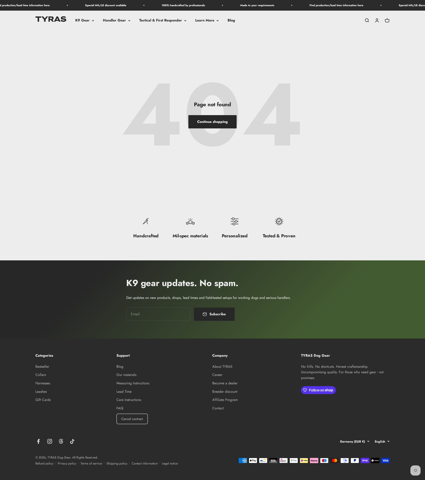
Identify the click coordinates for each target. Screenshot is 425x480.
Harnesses (42, 383)
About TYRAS (222, 366)
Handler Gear (114, 20)
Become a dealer (225, 383)
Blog (231, 20)
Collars (40, 374)
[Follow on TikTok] (72, 441)
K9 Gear (82, 20)
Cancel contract (132, 418)
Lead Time (123, 391)
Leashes (41, 391)
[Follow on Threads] (61, 441)
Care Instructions (128, 399)
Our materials (126, 374)
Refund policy (44, 463)
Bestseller (42, 366)
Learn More (204, 20)
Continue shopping (212, 121)
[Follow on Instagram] (50, 441)
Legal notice (170, 463)
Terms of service (91, 463)
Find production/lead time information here (328, 5)
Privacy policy (67, 463)
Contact (218, 408)
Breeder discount (224, 391)
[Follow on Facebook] (38, 441)
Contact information (145, 463)
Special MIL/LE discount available (97, 5)
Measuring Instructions (132, 383)
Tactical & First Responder (160, 20)
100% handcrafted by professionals (175, 5)
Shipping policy (116, 463)
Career (217, 374)
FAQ (119, 408)
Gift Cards (43, 399)
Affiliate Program (225, 399)
